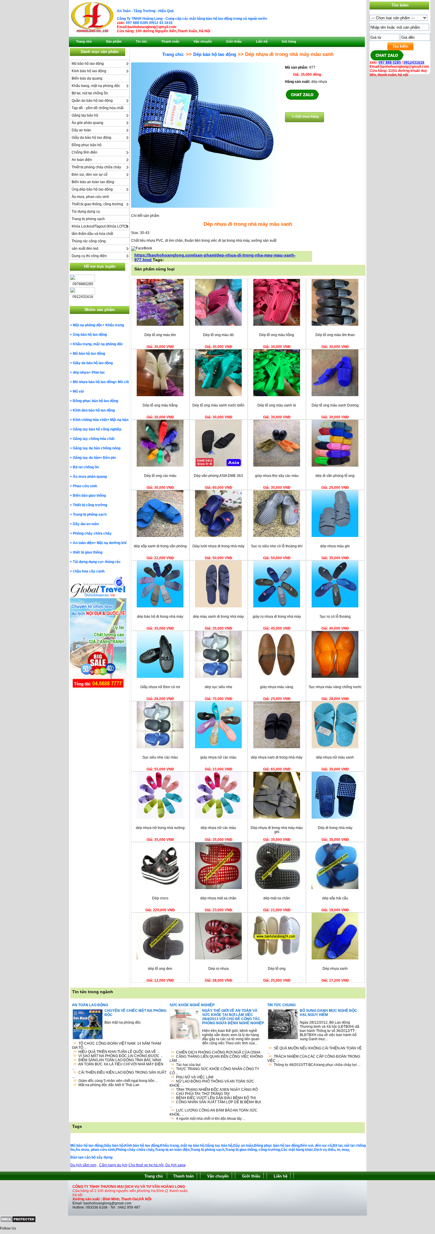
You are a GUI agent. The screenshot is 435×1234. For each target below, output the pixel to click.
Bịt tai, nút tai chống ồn (90, 93)
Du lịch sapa (175, 1165)
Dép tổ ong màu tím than (335, 335)
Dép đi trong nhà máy (335, 828)
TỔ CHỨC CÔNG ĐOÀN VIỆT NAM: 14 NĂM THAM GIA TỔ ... (116, 1045)
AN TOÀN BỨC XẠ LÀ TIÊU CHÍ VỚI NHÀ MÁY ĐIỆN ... (117, 1066)
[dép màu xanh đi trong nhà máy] (218, 606)
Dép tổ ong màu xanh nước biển (218, 405)
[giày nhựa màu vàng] (276, 677)
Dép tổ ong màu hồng (276, 335)
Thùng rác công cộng (89, 241)
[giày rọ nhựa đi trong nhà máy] (276, 606)
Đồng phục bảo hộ (87, 145)
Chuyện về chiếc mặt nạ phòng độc (135, 1013)
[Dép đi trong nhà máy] (335, 817)
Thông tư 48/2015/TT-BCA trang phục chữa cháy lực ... (317, 1065)
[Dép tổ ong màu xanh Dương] (335, 395)
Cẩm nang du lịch (113, 1165)
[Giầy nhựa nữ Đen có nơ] (160, 677)
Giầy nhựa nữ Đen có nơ (160, 687)
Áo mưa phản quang (90, 477)
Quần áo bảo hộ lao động (92, 101)
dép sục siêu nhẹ (218, 687)
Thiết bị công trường (90, 505)
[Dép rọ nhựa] (218, 958)
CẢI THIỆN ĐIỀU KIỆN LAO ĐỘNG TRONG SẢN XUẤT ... (119, 1074)
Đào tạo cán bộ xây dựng (91, 1157)
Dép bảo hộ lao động (214, 54)
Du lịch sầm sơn (83, 1165)
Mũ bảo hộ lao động (88, 64)
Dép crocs (160, 898)
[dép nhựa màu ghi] (335, 536)
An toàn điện (82, 160)
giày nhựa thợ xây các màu (277, 476)
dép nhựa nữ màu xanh (335, 757)
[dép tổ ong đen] (160, 958)
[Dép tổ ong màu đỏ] (218, 324)
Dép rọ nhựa (218, 969)
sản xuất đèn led (85, 248)
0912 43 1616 (161, 23)
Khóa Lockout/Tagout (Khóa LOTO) (100, 226)
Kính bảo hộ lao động (89, 71)
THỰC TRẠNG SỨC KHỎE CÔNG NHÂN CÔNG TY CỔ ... (214, 1071)
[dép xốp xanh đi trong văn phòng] (160, 536)
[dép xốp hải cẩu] (335, 888)
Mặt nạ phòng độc (87, 325)
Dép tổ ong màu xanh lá (276, 405)
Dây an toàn (81, 130)
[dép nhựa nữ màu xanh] (335, 747)
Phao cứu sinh (85, 486)
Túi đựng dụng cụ (86, 211)
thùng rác (113, 562)
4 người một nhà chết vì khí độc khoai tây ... (210, 1119)
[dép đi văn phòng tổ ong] (335, 465)
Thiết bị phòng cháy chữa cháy (96, 167)
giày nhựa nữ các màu (218, 757)
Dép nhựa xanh (335, 969)
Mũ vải (78, 391)
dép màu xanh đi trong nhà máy (218, 616)
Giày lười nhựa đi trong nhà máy (218, 546)
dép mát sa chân (276, 898)
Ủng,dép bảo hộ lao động (92, 189)
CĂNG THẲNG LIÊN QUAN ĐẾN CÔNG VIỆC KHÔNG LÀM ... (216, 1058)
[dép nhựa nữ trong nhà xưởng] (160, 817)
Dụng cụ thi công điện (89, 256)
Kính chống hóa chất (90, 420)
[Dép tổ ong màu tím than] (335, 324)
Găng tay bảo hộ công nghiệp (97, 429)
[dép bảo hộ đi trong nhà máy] (160, 606)
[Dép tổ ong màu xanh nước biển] (218, 395)
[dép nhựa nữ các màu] (218, 817)
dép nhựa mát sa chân (218, 898)
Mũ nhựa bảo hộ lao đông (94, 382)
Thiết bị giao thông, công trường (97, 204)
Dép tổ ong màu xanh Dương (335, 405)
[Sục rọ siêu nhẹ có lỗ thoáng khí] (276, 536)
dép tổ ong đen (160, 969)
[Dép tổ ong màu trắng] (160, 395)
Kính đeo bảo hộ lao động (94, 410)
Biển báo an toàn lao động (93, 182)
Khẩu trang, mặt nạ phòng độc (96, 86)
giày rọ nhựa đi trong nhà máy (277, 616)
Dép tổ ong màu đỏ (218, 335)
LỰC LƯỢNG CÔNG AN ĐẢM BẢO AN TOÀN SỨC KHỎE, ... (213, 1112)
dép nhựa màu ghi (335, 546)
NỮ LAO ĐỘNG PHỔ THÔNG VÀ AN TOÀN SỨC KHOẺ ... (212, 1083)
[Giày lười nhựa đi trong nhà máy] (218, 536)
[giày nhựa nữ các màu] (218, 747)
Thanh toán (183, 1176)
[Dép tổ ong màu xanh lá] (276, 395)
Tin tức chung (281, 1005)
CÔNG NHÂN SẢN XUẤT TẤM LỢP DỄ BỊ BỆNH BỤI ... (215, 1104)
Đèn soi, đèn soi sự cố (89, 174)
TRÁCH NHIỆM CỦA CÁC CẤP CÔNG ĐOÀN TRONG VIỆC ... (313, 1058)
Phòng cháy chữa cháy (92, 533)
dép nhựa (81, 372)
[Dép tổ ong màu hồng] (276, 324)
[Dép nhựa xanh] (335, 958)
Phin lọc (98, 372)
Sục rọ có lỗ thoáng (335, 616)
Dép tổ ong (277, 969)
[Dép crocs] (160, 888)
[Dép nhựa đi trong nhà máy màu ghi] (276, 817)
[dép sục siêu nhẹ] (218, 677)
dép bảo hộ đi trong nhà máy (160, 616)
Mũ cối (123, 382)
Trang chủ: (173, 54)
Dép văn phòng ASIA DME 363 (218, 476)
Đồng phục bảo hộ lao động (95, 401)
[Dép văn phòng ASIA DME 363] (218, 465)
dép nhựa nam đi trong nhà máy (276, 757)
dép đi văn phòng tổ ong (335, 476)
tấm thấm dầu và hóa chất (92, 234)
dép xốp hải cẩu (335, 898)
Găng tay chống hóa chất (94, 439)
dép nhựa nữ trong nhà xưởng (160, 828)
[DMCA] (18, 1222)
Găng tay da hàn (86, 458)
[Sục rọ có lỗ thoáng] (335, 606)
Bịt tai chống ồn (86, 467)
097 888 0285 (137, 23)
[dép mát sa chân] (276, 888)
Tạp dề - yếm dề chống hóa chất (97, 108)
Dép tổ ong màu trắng (160, 405)
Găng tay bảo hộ (85, 115)
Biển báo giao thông (89, 495)
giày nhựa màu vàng (276, 687)
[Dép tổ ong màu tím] (160, 324)
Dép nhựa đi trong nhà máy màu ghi (277, 830)
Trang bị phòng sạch (88, 219)
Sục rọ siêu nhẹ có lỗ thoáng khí (276, 546)
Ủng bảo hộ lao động (90, 335)
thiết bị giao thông (87, 552)
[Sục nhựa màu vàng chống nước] (335, 677)
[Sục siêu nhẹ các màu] (160, 747)
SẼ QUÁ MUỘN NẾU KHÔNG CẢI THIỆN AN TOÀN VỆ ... (314, 1050)
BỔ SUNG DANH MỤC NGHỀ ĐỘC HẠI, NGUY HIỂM (328, 1013)
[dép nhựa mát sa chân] (218, 888)
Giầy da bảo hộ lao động (91, 138)
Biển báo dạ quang (87, 78)
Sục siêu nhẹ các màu (160, 757)
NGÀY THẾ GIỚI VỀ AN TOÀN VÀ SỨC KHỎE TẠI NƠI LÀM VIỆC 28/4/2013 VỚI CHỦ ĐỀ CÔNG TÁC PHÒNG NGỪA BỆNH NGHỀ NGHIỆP (233, 1017)
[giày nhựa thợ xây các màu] (276, 465)
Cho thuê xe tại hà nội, (146, 1165)
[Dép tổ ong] (276, 958)
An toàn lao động (90, 1005)
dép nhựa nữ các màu (218, 828)
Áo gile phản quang (87, 123)
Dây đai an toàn (86, 524)
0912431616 (413, 62)
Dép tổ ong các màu (160, 476)
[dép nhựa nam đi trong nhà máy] (276, 747)
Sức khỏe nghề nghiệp (192, 1005)
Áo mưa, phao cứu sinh (90, 197)
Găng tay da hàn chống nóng (96, 448)
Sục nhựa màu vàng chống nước (335, 687)
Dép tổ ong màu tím (160, 335)
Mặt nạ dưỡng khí (111, 543)
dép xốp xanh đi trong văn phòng (160, 546)
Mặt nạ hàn (119, 420)
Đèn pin (109, 458)
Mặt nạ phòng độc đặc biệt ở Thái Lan (108, 1085)
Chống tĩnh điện (84, 152)
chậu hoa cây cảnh (88, 571)
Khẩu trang (114, 325)
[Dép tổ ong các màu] (160, 465)
